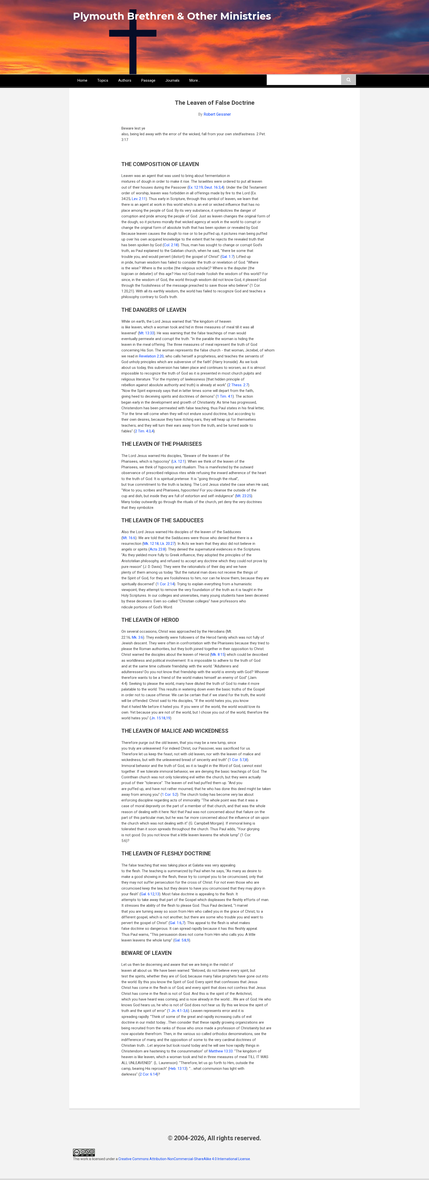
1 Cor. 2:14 (165, 584)
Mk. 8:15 (217, 654)
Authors (124, 80)
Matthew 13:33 (221, 1051)
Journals (172, 80)
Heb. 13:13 (177, 1068)
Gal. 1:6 (175, 923)
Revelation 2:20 (151, 356)
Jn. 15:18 (158, 718)
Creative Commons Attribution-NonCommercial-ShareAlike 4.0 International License (184, 1159)
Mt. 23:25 (243, 496)
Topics (102, 80)
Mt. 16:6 (129, 538)
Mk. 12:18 (151, 543)
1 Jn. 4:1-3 (176, 1010)
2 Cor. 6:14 (148, 1074)
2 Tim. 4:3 (143, 431)
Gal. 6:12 (147, 894)
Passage (148, 80)
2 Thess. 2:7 (238, 385)
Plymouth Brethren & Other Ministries (172, 16)
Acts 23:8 (157, 549)
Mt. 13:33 (146, 333)
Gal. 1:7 (227, 256)
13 (157, 894)
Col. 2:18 (171, 245)
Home (82, 80)
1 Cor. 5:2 (169, 794)
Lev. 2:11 (139, 199)
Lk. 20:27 (167, 543)
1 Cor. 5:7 (236, 760)
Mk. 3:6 (137, 637)
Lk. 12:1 (179, 461)
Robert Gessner (217, 114)
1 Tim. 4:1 (225, 396)
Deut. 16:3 (212, 187)
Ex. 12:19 (196, 187)
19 (168, 718)
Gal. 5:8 (180, 940)
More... (194, 80)
